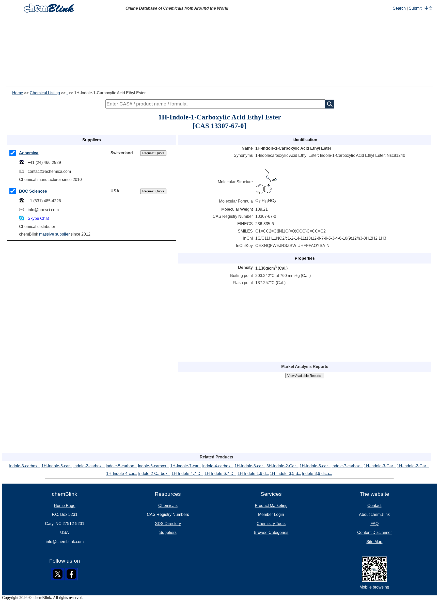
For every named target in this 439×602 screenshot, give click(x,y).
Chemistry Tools (271, 523)
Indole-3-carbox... (24, 466)
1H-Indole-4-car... (121, 473)
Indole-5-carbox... (121, 466)
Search (399, 8)
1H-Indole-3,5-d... (285, 473)
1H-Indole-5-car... (56, 466)
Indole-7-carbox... (347, 466)
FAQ (374, 523)
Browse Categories (271, 532)
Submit (415, 8)
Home (17, 93)
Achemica (28, 153)
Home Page (64, 505)
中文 (429, 8)
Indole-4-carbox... (217, 466)
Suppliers (168, 532)
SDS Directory (168, 523)
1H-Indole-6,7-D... (221, 473)
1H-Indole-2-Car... (413, 466)
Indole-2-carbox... (89, 466)
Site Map (374, 541)
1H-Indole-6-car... (249, 466)
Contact (374, 505)
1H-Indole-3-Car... (380, 466)
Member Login (271, 514)
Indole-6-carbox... (153, 466)
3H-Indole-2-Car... (282, 466)
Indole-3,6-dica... (317, 473)
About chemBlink (374, 514)
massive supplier (54, 234)
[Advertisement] (154, 50)
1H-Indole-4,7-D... (187, 473)
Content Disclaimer (374, 532)
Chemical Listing (45, 93)
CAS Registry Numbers (168, 514)
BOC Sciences (33, 191)
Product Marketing (271, 505)
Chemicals (168, 505)
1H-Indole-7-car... (185, 466)
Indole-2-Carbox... (154, 473)
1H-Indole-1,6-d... (253, 473)
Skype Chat (38, 218)
